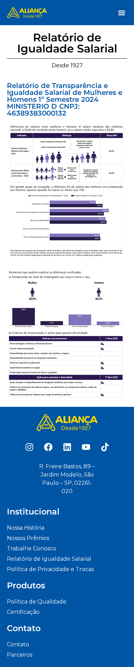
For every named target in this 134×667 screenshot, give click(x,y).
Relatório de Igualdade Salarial (49, 559)
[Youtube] (85, 446)
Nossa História (25, 527)
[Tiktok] (104, 446)
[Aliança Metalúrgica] (27, 12)
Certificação (23, 612)
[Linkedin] (67, 446)
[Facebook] (48, 446)
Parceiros (19, 654)
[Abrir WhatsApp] (117, 649)
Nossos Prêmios (28, 538)
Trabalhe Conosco (31, 548)
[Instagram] (29, 446)
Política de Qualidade (36, 601)
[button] (121, 12)
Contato (18, 644)
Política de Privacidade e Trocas (50, 569)
